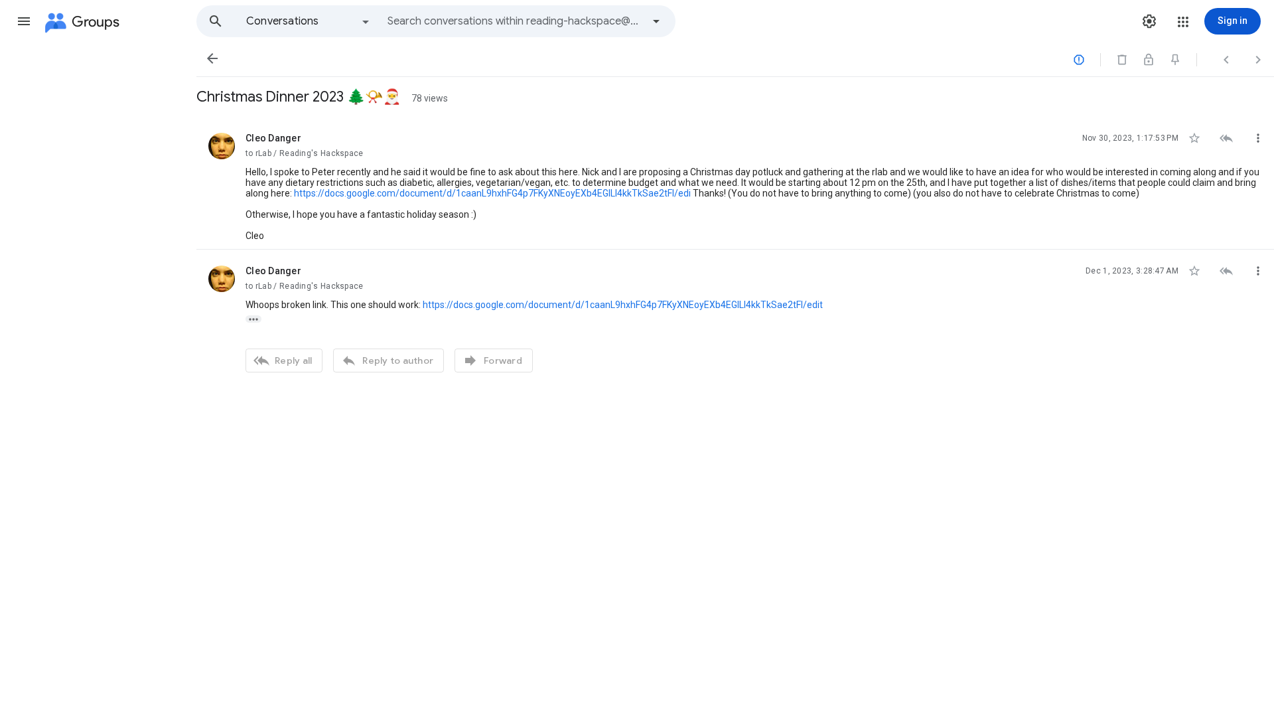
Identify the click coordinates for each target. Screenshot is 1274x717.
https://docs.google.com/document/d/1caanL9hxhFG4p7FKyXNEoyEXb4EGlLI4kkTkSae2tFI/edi (492, 193)
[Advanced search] (656, 21)
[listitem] (735, 183)
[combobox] (515, 21)
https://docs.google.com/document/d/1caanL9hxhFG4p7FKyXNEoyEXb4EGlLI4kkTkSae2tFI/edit (623, 304)
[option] (309, 21)
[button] (24, 21)
